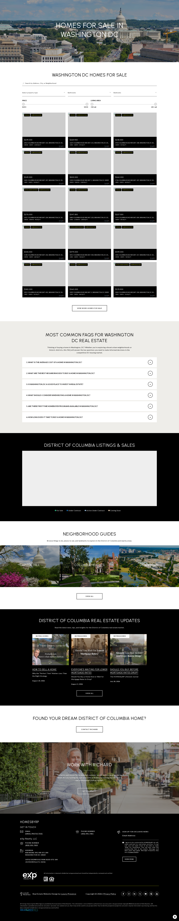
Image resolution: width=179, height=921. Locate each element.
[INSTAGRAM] (129, 894)
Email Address (128, 835)
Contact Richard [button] (89, 729)
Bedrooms (117, 93)
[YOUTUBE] (146, 894)
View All (89, 596)
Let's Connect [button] (89, 791)
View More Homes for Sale (89, 308)
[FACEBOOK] (123, 894)
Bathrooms (72, 93)
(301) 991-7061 (87, 834)
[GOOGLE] (151, 894)
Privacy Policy (133, 852)
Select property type (30, 93)
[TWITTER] (140, 894)
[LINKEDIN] (134, 894)
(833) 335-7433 (31, 845)
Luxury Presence (68, 894)
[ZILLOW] (157, 894)
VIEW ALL (89, 693)
